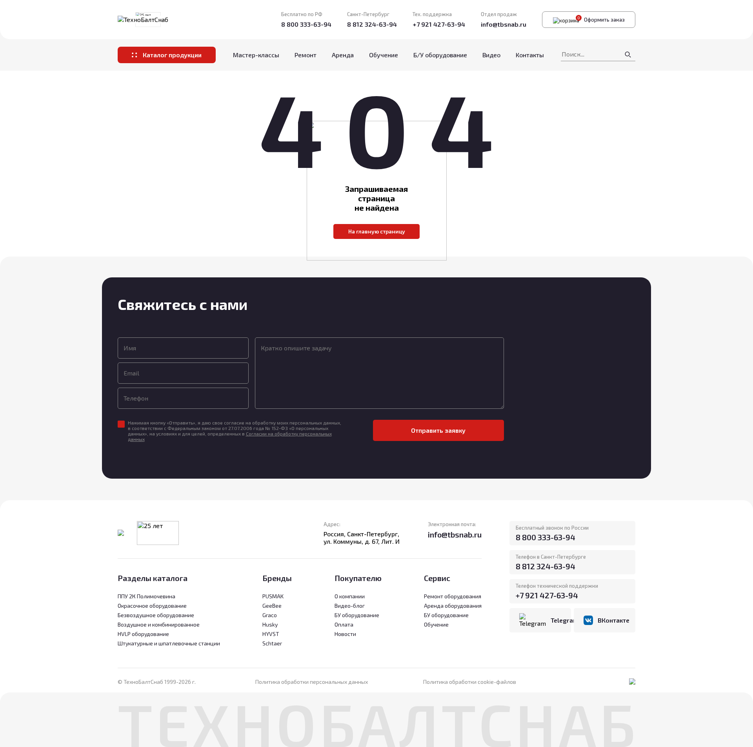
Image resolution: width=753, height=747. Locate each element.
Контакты (530, 54)
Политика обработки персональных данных (311, 681)
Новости (345, 633)
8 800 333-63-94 (306, 24)
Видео (491, 54)
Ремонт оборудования (452, 596)
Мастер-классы (256, 54)
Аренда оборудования (453, 605)
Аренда (343, 54)
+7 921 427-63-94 (439, 24)
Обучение (383, 54)
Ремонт (305, 54)
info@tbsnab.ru (503, 24)
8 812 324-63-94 (372, 24)
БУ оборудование (446, 615)
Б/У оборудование (440, 54)
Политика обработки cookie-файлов (469, 681)
